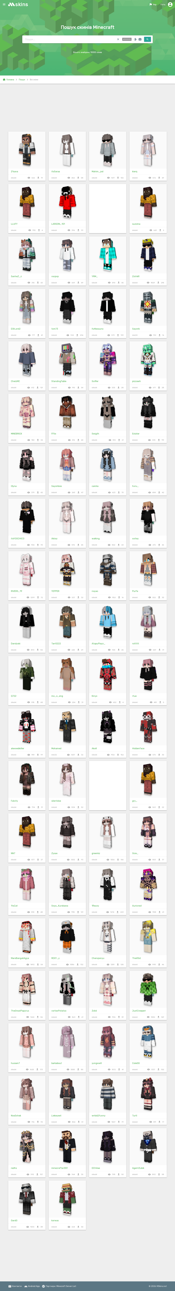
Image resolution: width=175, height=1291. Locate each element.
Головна (8, 79)
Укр (152, 4)
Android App (32, 1286)
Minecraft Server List (66, 1286)
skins (21, 4)
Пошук (22, 79)
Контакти (15, 1286)
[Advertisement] (87, 107)
